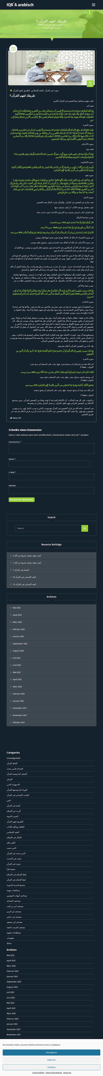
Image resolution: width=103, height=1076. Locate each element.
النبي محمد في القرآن (16, 853)
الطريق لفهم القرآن (54, 24)
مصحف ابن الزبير (14, 911)
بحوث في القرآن (52, 90)
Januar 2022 (18, 701)
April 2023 (17, 615)
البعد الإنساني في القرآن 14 (24, 584)
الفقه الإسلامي (37, 90)
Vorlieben (51, 1067)
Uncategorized (13, 758)
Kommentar (15, 442)
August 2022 (18, 651)
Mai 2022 (17, 672)
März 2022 (17, 686)
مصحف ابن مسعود (14, 922)
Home (40, 24)
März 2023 (17, 622)
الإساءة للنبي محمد (15, 769)
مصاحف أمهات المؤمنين (17, 896)
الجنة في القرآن (13, 806)
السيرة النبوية (12, 816)
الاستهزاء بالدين (13, 784)
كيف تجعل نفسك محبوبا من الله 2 (27, 555)
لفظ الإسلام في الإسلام (16, 874)
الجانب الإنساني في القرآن (18, 795)
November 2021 (20, 715)
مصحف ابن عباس (14, 917)
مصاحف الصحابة (14, 901)
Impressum (67, 1073)
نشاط (9, 943)
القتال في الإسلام (14, 837)
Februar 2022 (19, 694)
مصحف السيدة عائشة (16, 927)
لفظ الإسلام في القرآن (16, 880)
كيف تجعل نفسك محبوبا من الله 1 (27, 563)
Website (12, 485)
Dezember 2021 (20, 708)
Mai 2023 (17, 608)
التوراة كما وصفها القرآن (17, 790)
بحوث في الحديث (14, 858)
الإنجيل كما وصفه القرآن (17, 774)
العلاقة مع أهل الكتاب (15, 827)
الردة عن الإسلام (14, 811)
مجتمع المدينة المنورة (16, 885)
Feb (90, 83)
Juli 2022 (16, 658)
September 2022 (20, 643)
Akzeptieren (51, 1052)
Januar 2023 (18, 636)
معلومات (10, 938)
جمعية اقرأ (11, 869)
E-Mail (12, 472)
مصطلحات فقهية (14, 932)
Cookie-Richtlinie (38, 1073)
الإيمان (9, 779)
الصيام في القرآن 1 (21, 570)
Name (12, 459)
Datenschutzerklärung (54, 1073)
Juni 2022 (17, 665)
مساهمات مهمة (13, 890)
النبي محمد (11, 848)
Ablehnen (51, 1060)
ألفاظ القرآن (12, 763)
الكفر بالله (11, 843)
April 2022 (17, 679)
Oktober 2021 (19, 722)
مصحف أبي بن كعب (15, 906)
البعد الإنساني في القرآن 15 (24, 577)
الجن (9, 800)
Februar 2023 (19, 629)
